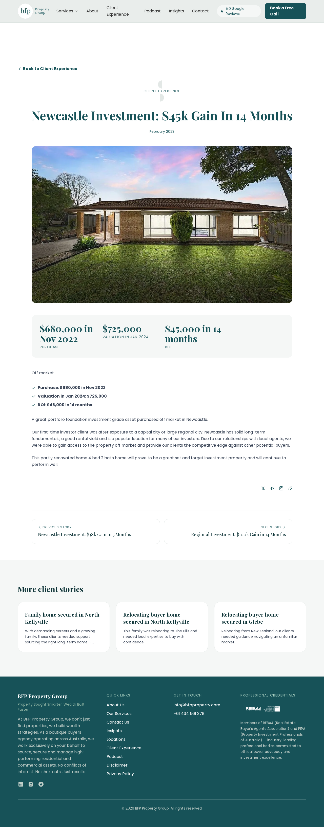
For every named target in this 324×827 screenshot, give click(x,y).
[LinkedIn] (21, 784)
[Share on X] (263, 488)
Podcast (152, 11)
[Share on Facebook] (272, 488)
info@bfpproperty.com (197, 705)
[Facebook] (41, 784)
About (92, 11)
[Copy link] (290, 488)
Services (64, 11)
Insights (176, 11)
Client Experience (118, 11)
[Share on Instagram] (281, 488)
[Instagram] (31, 784)
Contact (200, 11)
